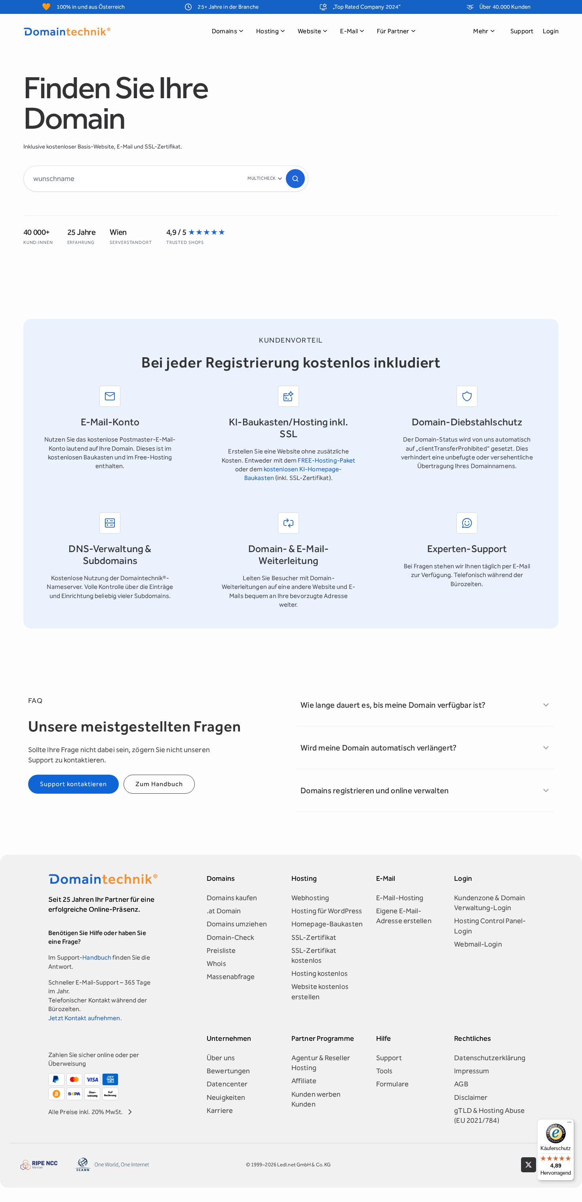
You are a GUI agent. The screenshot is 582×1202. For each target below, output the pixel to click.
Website (309, 31)
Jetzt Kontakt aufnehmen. (85, 1018)
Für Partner (393, 31)
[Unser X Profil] (528, 1164)
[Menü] (569, 1124)
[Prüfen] (295, 178)
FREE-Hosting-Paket (326, 460)
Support (522, 31)
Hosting (267, 31)
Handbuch (96, 957)
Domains (224, 31)
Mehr (480, 31)
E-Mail (349, 31)
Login (551, 31)
